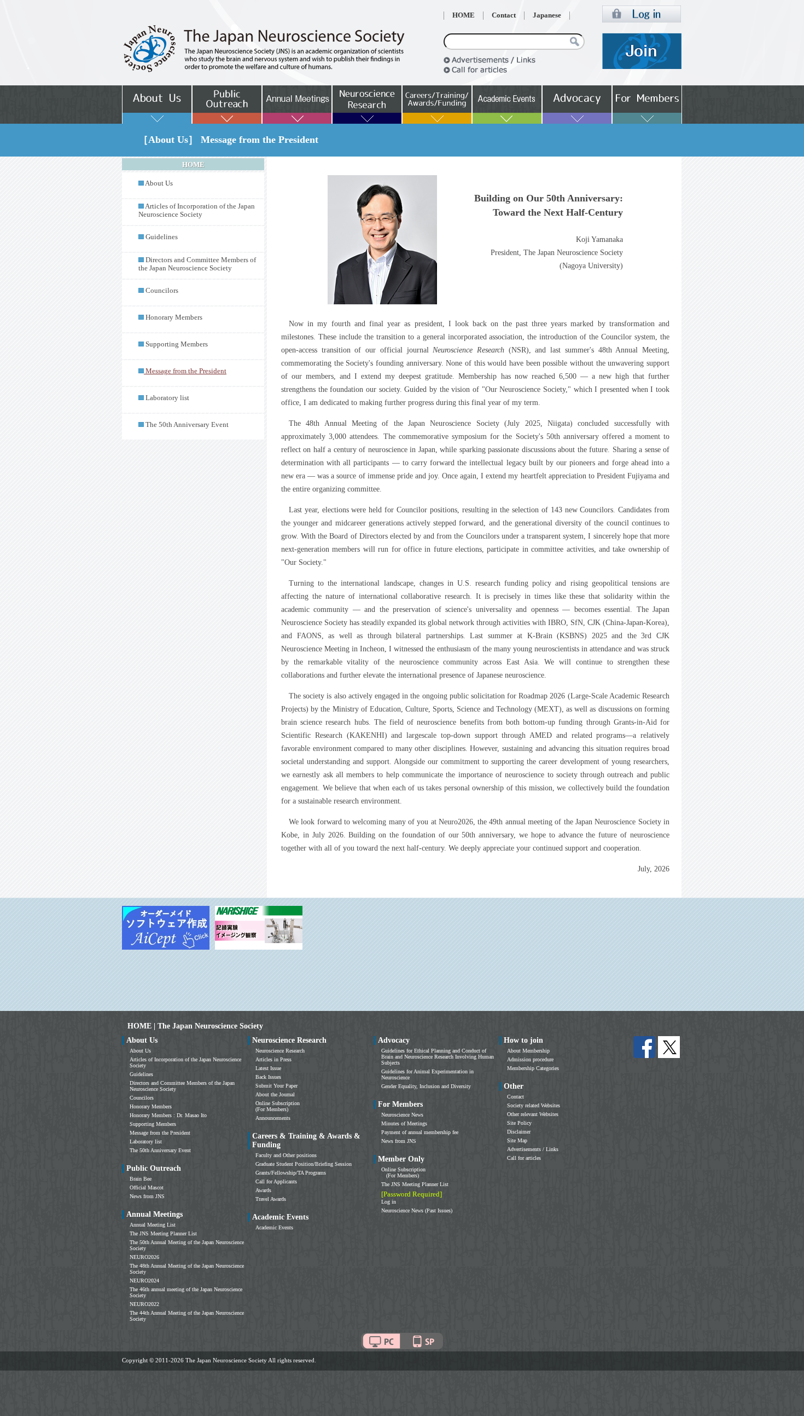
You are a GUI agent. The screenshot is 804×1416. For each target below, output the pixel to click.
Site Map (517, 1140)
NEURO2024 (144, 1281)
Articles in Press (273, 1059)
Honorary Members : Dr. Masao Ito (168, 1115)
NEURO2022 (144, 1304)
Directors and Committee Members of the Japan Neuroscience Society (197, 264)
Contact (504, 15)
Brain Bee (141, 1179)
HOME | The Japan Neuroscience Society (195, 1026)
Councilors (161, 290)
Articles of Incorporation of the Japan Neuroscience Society (196, 210)
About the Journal (275, 1094)
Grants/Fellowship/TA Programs (290, 1173)
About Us (159, 183)
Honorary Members (173, 317)
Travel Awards (270, 1199)
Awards (263, 1190)
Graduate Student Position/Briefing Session (303, 1164)
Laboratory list (167, 398)
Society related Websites (533, 1105)
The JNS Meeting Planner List (163, 1233)
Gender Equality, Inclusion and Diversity (426, 1086)
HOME (463, 15)
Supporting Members (176, 344)
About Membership (528, 1051)
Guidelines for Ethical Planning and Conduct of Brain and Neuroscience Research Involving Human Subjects (437, 1057)
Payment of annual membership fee (419, 1132)
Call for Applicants (276, 1181)
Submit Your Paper (276, 1086)
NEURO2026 (144, 1257)
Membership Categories (533, 1068)
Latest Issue (268, 1068)
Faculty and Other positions (286, 1155)
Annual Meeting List (153, 1225)
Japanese (547, 15)
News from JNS (147, 1196)
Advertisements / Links (532, 1149)
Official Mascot (147, 1187)
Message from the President (160, 1133)
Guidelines (161, 237)
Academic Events (274, 1227)
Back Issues (268, 1077)
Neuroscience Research (280, 1051)
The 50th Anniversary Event (187, 425)
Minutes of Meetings (404, 1123)
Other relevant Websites (532, 1114)
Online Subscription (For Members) (277, 1106)
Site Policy (519, 1123)
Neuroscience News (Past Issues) (416, 1210)
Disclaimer (519, 1132)
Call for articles (524, 1158)
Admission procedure (530, 1059)
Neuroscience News (402, 1115)
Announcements (272, 1118)
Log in (388, 1202)
